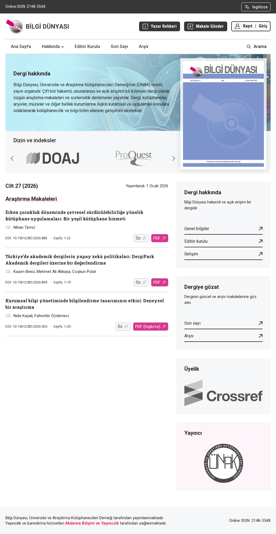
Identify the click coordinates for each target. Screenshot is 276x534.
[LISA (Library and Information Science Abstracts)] (133, 158)
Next (174, 158)
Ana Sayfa (21, 46)
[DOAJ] (52, 158)
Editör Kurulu (87, 46)
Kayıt (247, 26)
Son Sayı (119, 46)
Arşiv (144, 46)
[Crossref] (223, 392)
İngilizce (260, 7)
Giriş (263, 26)
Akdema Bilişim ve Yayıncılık (92, 523)
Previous (12, 158)
